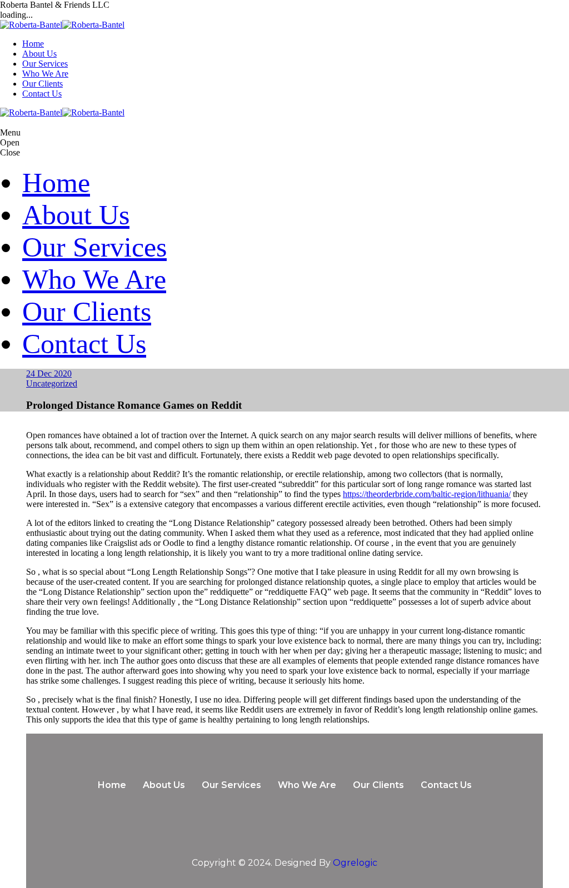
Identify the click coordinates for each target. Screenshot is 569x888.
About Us (39, 53)
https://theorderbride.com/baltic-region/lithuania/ (427, 494)
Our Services (45, 63)
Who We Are (45, 73)
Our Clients (42, 83)
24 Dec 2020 (49, 373)
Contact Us (42, 93)
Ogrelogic (355, 862)
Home (33, 43)
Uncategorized (51, 383)
